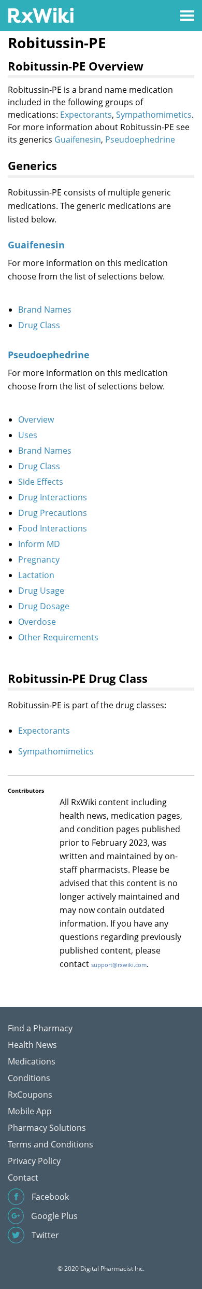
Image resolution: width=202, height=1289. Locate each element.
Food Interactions (52, 528)
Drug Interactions (52, 497)
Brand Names (44, 309)
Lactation (36, 575)
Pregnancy (39, 559)
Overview (36, 419)
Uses (27, 435)
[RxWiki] (41, 14)
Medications (31, 1061)
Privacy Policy (34, 1161)
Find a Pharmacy (40, 1028)
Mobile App (30, 1111)
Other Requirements (58, 637)
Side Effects (40, 481)
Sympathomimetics (154, 114)
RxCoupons (30, 1094)
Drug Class (39, 325)
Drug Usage (41, 590)
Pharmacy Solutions (47, 1127)
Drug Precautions (52, 513)
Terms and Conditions (50, 1144)
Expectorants (86, 114)
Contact (23, 1177)
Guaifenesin (77, 139)
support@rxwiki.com (119, 965)
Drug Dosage (43, 606)
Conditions (29, 1078)
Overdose (37, 621)
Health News (32, 1044)
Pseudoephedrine (140, 139)
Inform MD (39, 544)
